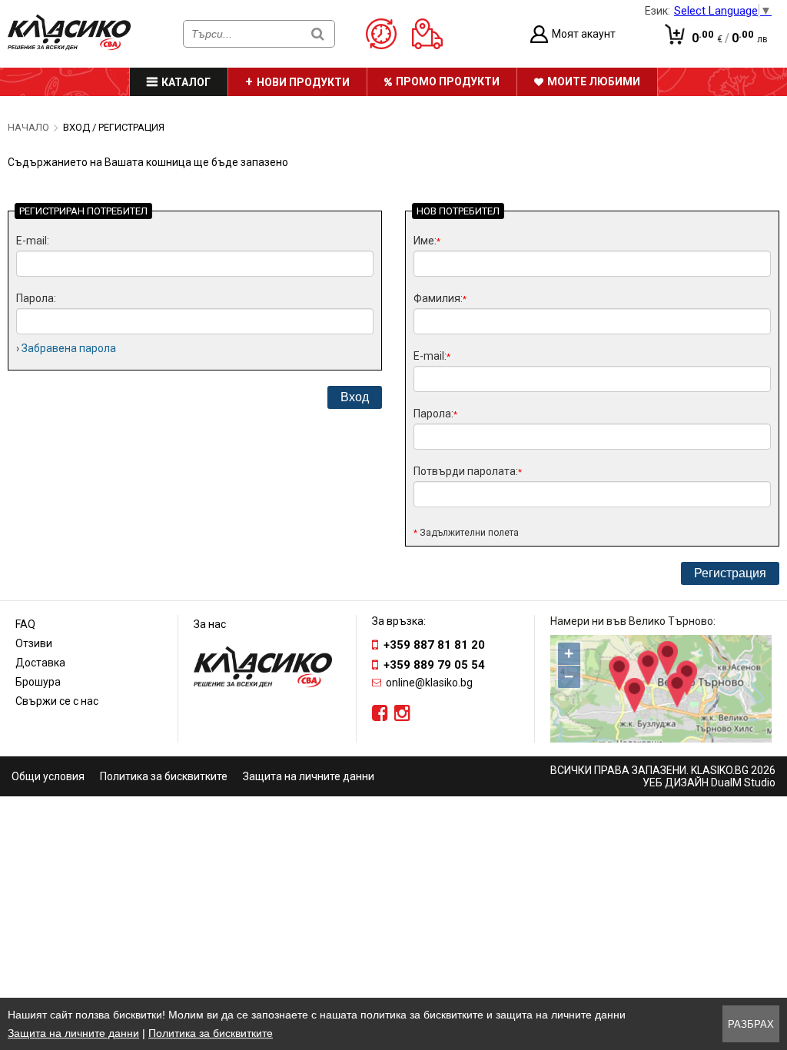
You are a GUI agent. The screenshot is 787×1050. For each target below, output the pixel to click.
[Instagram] (402, 713)
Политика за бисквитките (163, 776)
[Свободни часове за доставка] (387, 33)
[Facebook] (380, 713)
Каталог (186, 82)
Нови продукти (303, 82)
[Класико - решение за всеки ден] (69, 47)
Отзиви (33, 643)
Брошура (38, 682)
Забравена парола (69, 348)
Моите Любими (593, 81)
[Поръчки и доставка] (433, 33)
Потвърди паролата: (467, 471)
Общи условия (48, 776)
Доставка (40, 662)
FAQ (25, 624)
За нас (210, 624)
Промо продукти (448, 81)
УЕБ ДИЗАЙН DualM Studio (709, 782)
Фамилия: (440, 298)
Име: (426, 240)
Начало (28, 127)
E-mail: (32, 240)
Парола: (36, 298)
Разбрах (751, 1024)
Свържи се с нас (56, 701)
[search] (317, 33)
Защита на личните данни (308, 776)
